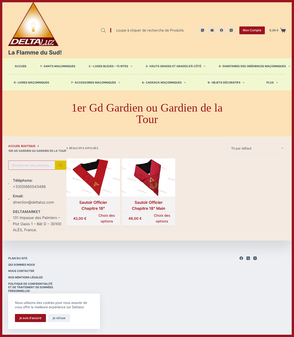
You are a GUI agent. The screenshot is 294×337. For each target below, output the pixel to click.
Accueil (21, 66)
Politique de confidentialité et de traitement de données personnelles (30, 287)
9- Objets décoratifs (224, 82)
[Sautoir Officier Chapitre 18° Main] (148, 177)
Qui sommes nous (21, 264)
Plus (270, 82)
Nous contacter (21, 271)
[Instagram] (255, 258)
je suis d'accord (30, 318)
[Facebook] (221, 30)
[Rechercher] (60, 165)
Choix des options (107, 218)
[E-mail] (212, 30)
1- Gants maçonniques (57, 66)
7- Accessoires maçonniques (93, 82)
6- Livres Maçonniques (31, 82)
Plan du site (17, 258)
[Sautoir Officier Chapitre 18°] (93, 177)
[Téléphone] (202, 30)
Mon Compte (252, 30)
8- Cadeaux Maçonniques (162, 82)
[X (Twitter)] (231, 30)
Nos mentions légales (25, 277)
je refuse (59, 318)
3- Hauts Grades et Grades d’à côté (173, 66)
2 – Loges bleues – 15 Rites (108, 66)
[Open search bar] (103, 30)
